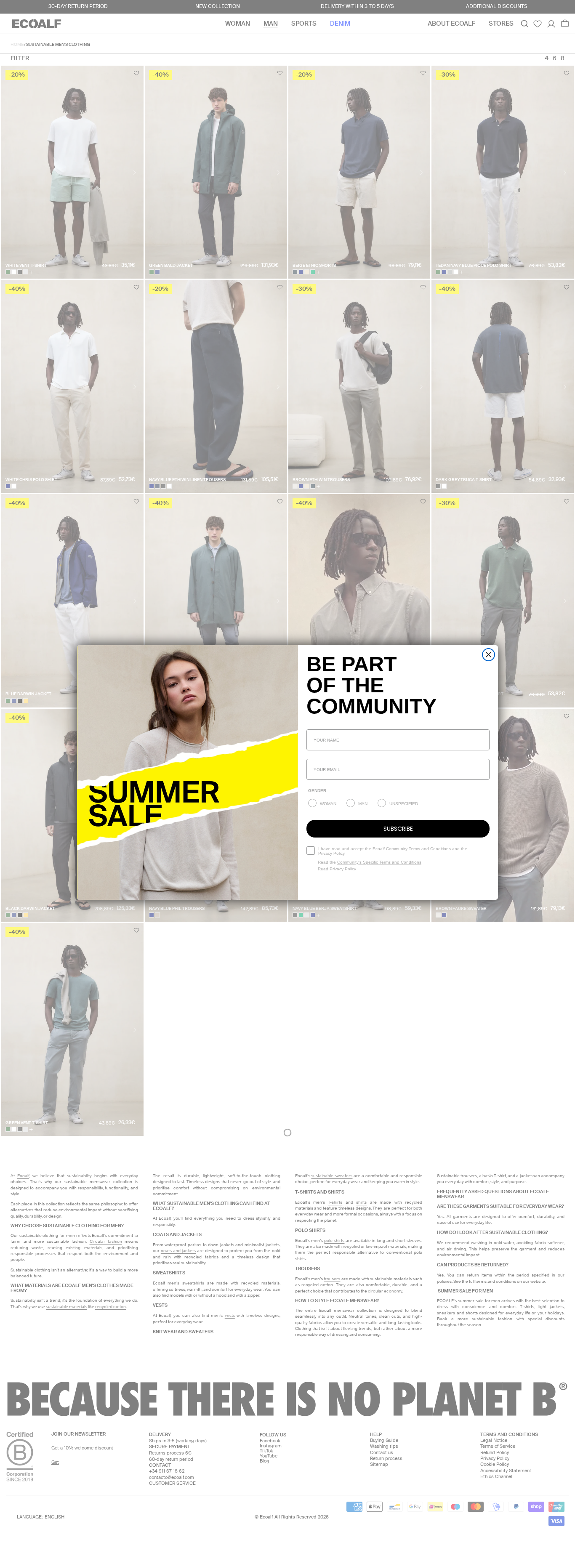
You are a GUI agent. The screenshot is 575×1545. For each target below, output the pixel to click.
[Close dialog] (488, 655)
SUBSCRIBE (398, 828)
